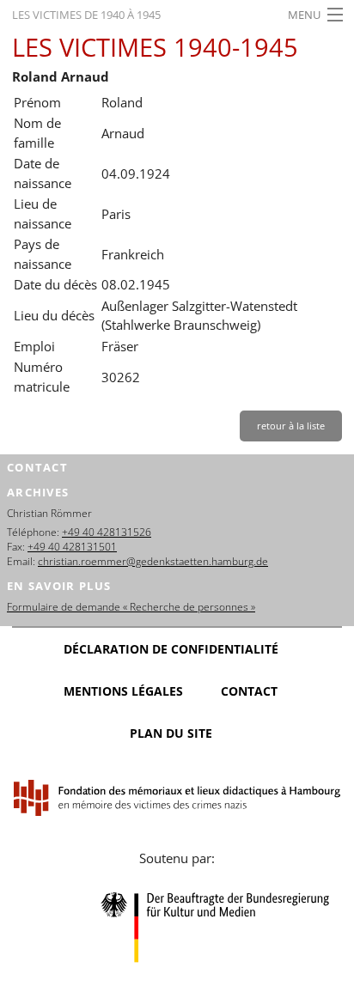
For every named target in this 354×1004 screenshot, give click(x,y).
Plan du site (171, 733)
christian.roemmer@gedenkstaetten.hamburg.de (153, 561)
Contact (249, 691)
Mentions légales (123, 691)
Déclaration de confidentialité (171, 649)
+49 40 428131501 (72, 546)
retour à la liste (291, 425)
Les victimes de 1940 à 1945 (86, 14)
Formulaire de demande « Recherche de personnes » (131, 606)
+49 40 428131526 (106, 532)
